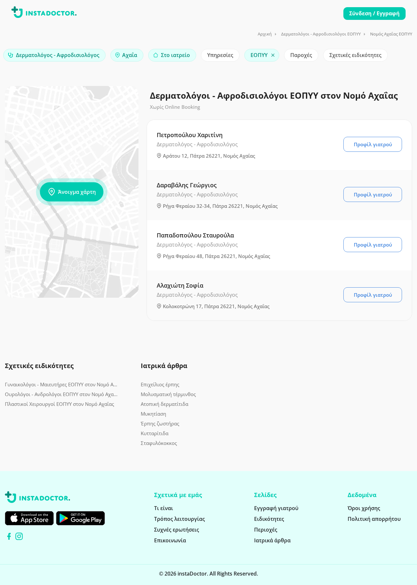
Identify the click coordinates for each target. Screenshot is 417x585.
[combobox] (54, 55)
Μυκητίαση (153, 413)
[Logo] (44, 13)
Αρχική (265, 34)
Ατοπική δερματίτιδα (164, 404)
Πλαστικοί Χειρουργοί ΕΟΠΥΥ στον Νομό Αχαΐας (59, 404)
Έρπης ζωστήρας (160, 423)
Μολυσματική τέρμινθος (168, 394)
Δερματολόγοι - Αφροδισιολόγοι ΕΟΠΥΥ (321, 34)
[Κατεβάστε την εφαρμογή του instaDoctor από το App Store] (29, 518)
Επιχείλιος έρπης (160, 384)
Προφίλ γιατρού (373, 144)
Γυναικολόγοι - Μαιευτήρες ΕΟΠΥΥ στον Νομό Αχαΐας (61, 384)
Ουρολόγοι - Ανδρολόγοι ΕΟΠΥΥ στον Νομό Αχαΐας (61, 394)
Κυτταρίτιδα (154, 433)
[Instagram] (19, 536)
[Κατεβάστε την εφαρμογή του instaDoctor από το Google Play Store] (80, 518)
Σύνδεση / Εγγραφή (374, 13)
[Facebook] (9, 536)
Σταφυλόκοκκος (159, 443)
